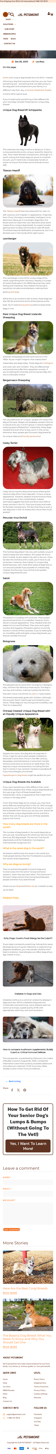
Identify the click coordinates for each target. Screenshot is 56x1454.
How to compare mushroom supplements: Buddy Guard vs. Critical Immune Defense (28, 1051)
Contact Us (7, 1401)
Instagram (38, 1418)
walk (33, 694)
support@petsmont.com (16, 1414)
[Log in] (48, 14)
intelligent (48, 363)
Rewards (37, 1397)
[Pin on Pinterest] (25, 1090)
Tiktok (36, 1425)
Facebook (38, 1414)
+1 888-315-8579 (13, 1418)
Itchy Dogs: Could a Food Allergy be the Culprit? (28, 938)
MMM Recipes (9, 1390)
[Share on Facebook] (12, 1090)
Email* (7, 1189)
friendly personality (31, 436)
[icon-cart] (51, 14)
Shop (5, 1383)
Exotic (6, 77)
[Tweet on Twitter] (18, 1090)
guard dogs (13, 292)
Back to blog (15, 1081)
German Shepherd (35, 90)
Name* (7, 1177)
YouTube (37, 1421)
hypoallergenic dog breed (15, 775)
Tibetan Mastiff (14, 211)
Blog (4, 1397)
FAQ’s (5, 1394)
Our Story (6, 1387)
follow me (29, 886)
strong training (26, 305)
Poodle (48, 90)
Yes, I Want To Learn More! (28, 1145)
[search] (10, 14)
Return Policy (39, 1379)
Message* (9, 1200)
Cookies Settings (40, 1394)
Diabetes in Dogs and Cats (28, 993)
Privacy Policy (40, 1390)
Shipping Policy (40, 1383)
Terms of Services (41, 1387)
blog (18, 886)
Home (5, 1379)
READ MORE (10, 1293)
